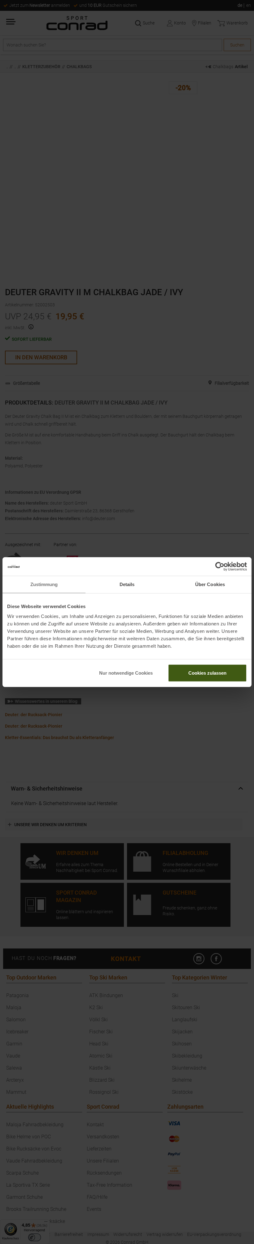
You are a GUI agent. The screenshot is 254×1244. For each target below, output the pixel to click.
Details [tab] (127, 584)
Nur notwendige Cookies (126, 672)
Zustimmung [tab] (44, 584)
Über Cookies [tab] (210, 584)
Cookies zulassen (207, 672)
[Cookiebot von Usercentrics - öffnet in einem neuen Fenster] (220, 566)
